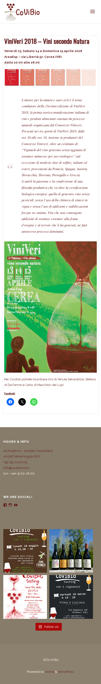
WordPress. (66, 671)
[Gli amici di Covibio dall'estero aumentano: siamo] (71, 551)
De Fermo (15, 385)
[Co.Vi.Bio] (21, 12)
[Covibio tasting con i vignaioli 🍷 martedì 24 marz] (71, 597)
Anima (49, 671)
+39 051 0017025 (15, 462)
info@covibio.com (16, 468)
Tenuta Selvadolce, (71, 379)
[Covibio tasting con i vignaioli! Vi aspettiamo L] (25, 551)
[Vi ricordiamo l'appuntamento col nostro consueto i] (25, 597)
